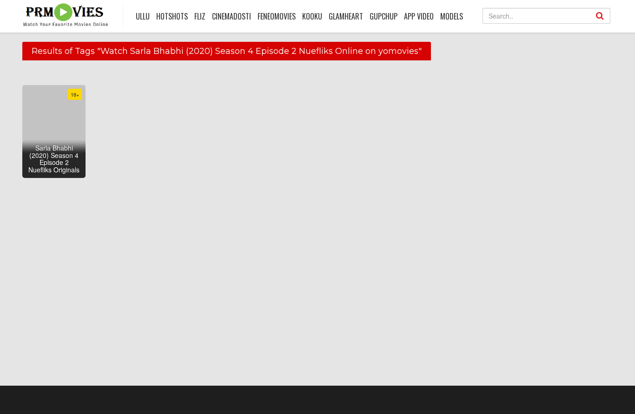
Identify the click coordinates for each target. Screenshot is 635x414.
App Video (419, 16)
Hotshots (172, 16)
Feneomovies (277, 16)
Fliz (199, 16)
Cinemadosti (231, 16)
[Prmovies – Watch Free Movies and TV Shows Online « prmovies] (65, 14)
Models (451, 16)
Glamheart (346, 16)
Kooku (312, 16)
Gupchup (383, 16)
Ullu (143, 16)
